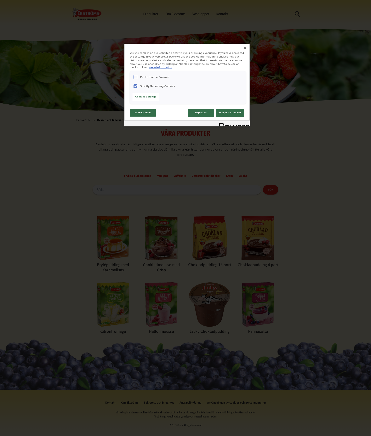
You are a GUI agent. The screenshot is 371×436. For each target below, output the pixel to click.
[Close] (245, 48)
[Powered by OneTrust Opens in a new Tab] (233, 124)
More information (160, 67)
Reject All (201, 112)
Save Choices (142, 112)
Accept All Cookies (230, 112)
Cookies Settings (145, 96)
